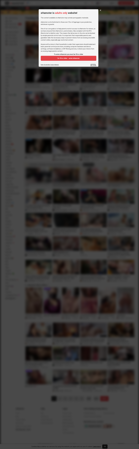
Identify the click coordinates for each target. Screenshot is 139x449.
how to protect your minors (50, 64)
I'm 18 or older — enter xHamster (68, 58)
